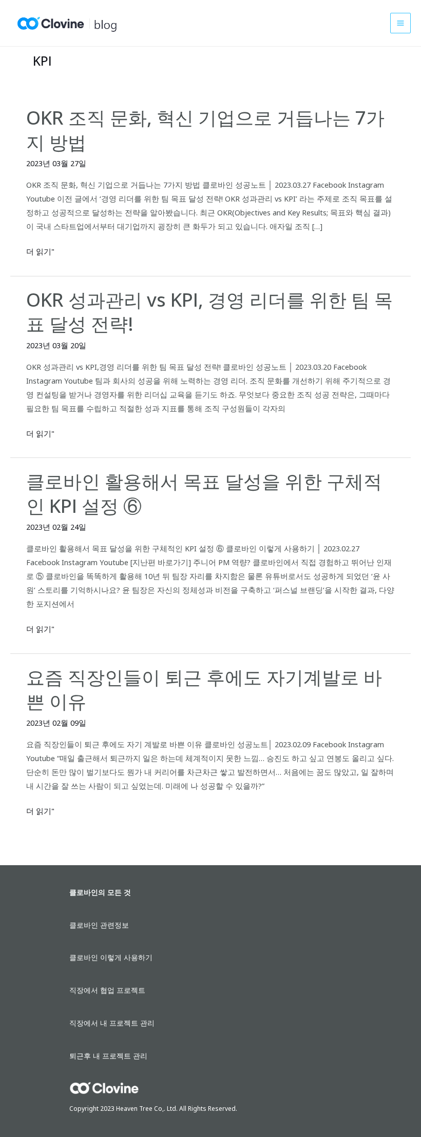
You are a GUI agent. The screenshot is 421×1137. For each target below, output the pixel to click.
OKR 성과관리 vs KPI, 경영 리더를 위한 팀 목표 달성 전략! (209, 311)
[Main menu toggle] (400, 23)
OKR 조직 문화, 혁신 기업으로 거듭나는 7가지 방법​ (205, 129)
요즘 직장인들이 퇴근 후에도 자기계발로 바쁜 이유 (204, 689)
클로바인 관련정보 (99, 925)
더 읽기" (40, 251)
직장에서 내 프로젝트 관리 (112, 1023)
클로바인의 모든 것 (100, 892)
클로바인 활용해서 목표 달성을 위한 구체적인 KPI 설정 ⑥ (204, 493)
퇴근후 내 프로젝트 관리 (108, 1056)
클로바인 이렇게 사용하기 (110, 957)
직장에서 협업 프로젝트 (107, 990)
